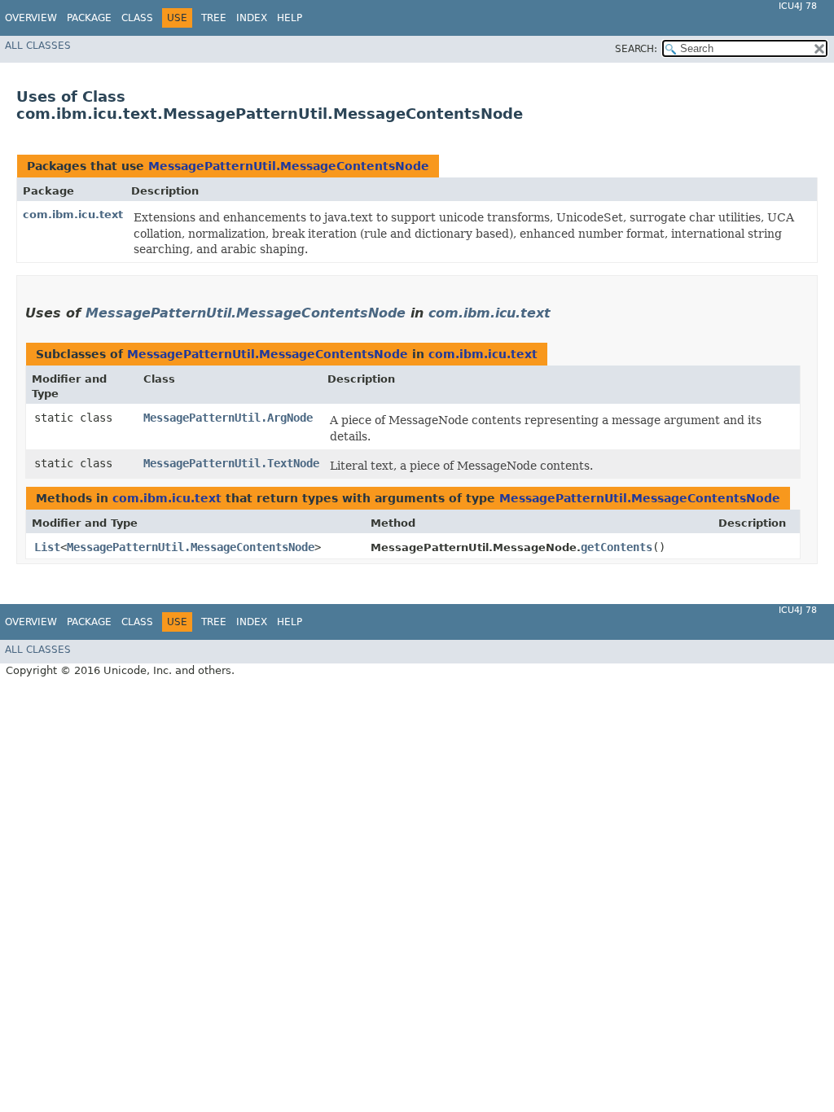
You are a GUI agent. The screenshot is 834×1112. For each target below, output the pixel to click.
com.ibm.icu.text (73, 214)
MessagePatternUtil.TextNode (231, 463)
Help (289, 18)
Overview (31, 18)
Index (251, 18)
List (47, 547)
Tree (213, 18)
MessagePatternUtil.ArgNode (228, 417)
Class (137, 18)
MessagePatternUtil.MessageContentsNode (288, 166)
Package (89, 18)
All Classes (38, 45)
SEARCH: (636, 49)
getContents (616, 547)
